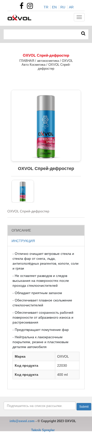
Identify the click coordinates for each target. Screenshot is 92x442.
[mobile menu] (79, 17)
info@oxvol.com (22, 421)
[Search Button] (83, 33)
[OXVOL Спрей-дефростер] (23, 191)
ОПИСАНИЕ (21, 230)
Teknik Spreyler (43, 430)
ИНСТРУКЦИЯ (23, 241)
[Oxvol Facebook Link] (23, 7)
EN (54, 7)
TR (46, 7)
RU (62, 7)
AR (71, 7)
